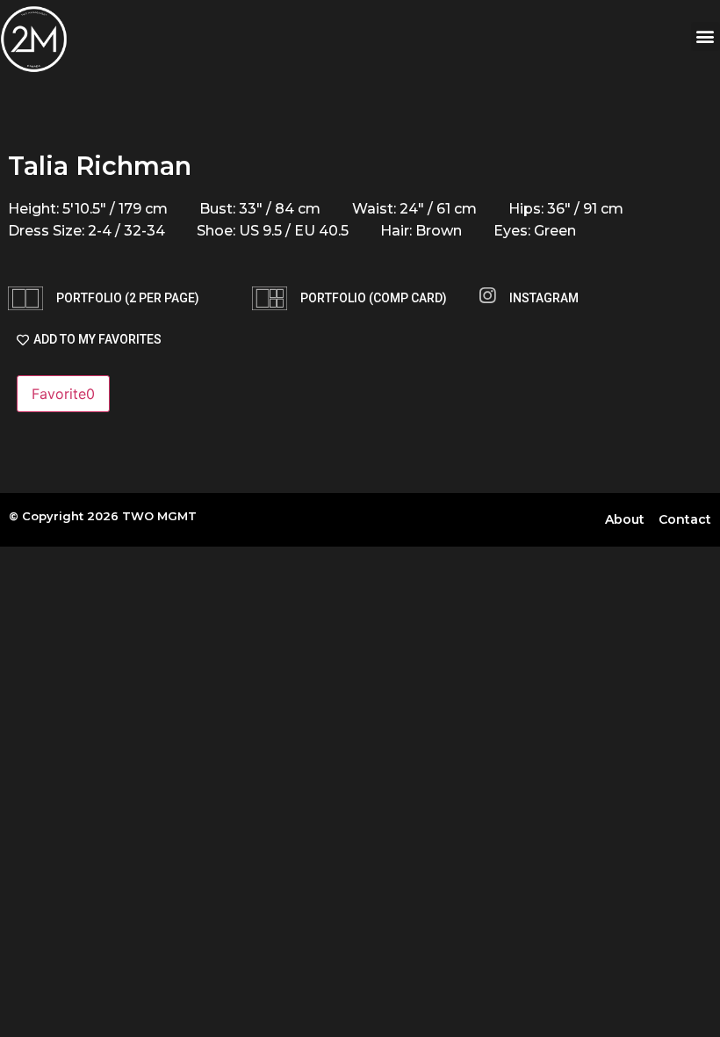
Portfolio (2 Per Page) (127, 298)
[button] (705, 36)
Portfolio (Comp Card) (373, 298)
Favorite (63, 393)
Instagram (544, 298)
